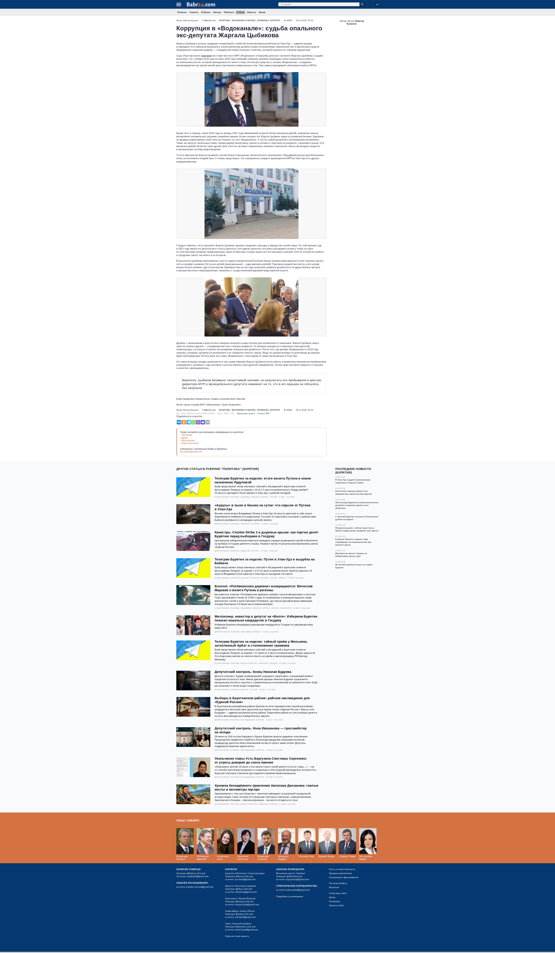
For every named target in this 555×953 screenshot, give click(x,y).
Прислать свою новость (237, 936)
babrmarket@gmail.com (298, 890)
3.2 (194, 947)
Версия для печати (246, 413)
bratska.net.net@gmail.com (199, 887)
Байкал (282, 578)
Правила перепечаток (340, 873)
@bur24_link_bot (244, 876)
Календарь (334, 901)
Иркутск (275, 608)
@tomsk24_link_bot (245, 927)
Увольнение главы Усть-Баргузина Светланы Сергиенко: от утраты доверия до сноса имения (261, 760)
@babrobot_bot (294, 876)
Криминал (263, 20)
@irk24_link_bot (244, 889)
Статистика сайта (338, 893)
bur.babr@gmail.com (191, 451)
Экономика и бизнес (243, 20)
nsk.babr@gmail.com (245, 917)
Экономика (245, 608)
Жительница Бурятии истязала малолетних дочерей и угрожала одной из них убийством (356, 505)
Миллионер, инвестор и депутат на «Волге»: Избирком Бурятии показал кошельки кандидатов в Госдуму (266, 618)
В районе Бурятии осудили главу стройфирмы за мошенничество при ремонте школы (353, 542)
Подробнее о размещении (289, 896)
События (255, 497)
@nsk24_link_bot (244, 914)
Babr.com (200, 5)
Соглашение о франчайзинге (344, 877)
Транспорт (245, 524)
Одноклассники (190, 443)
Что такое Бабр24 (338, 883)
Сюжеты (193, 12)
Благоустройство (248, 663)
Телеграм (186, 435)
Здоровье (244, 497)
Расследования (247, 720)
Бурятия (275, 20)
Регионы (182, 12)
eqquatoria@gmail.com (297, 879)
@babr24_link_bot (196, 873)
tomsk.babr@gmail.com (246, 930)
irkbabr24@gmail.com (246, 892)
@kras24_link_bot (245, 901)
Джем (184, 438)
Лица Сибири (187, 820)
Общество (245, 551)
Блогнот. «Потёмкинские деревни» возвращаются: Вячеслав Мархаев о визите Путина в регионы (264, 588)
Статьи (240, 12)
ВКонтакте (188, 440)
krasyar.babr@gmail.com (247, 904)
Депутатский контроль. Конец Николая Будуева (253, 672)
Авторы (217, 12)
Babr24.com (210, 20)
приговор (206, 55)
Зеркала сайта (336, 905)
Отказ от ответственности (342, 869)
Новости (251, 12)
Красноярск (286, 608)
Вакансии (334, 887)
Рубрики (205, 12)
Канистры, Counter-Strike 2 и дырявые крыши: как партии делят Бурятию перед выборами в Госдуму (266, 534)
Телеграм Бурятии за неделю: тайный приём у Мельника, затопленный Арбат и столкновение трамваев (261, 643)
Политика (224, 20)
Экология (254, 578)
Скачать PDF (264, 413)
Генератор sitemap (242, 947)
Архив (262, 12)
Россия (273, 497)
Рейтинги (229, 12)
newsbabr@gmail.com (198, 876)
